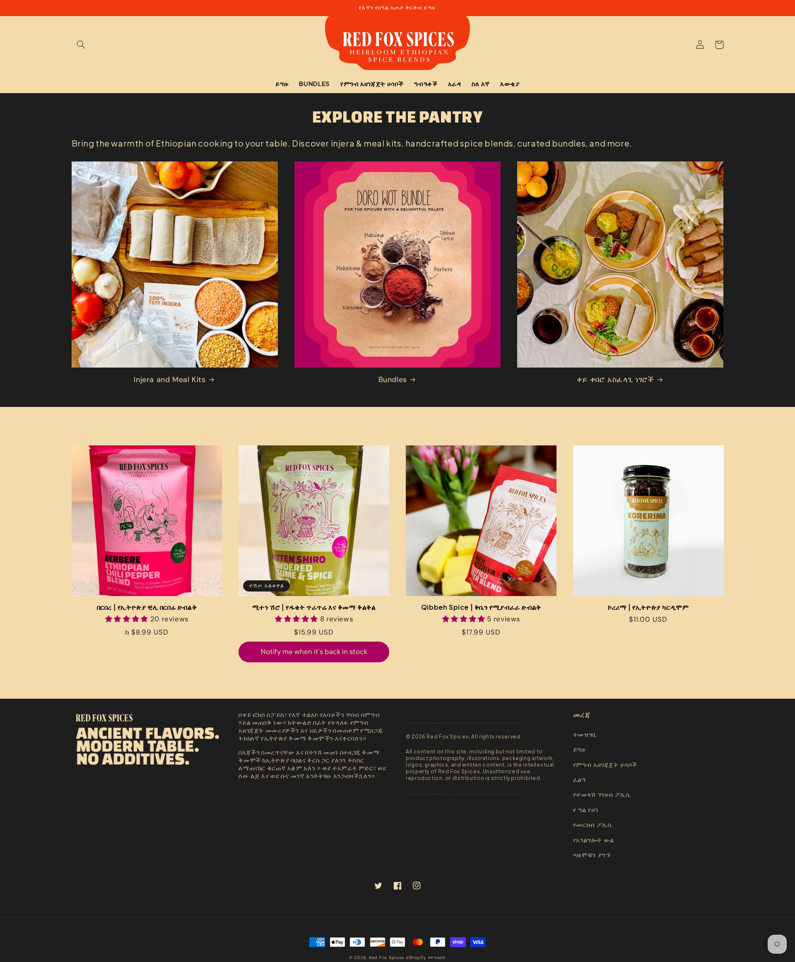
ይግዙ (579, 750)
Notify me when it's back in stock (314, 651)
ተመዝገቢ (585, 735)
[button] (81, 44)
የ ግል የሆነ (586, 810)
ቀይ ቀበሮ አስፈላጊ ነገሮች (615, 380)
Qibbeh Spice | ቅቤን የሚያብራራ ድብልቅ (481, 607)
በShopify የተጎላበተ (426, 957)
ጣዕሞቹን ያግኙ (592, 855)
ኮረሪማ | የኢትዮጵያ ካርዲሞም (648, 607)
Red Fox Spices (386, 957)
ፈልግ (579, 780)
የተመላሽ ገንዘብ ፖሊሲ (602, 795)
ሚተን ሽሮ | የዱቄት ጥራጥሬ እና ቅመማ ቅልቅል (314, 607)
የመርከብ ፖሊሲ (593, 825)
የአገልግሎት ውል (593, 840)
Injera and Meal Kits (169, 380)
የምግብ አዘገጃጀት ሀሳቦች (605, 765)
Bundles (392, 380)
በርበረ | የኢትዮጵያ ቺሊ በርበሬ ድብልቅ (147, 607)
